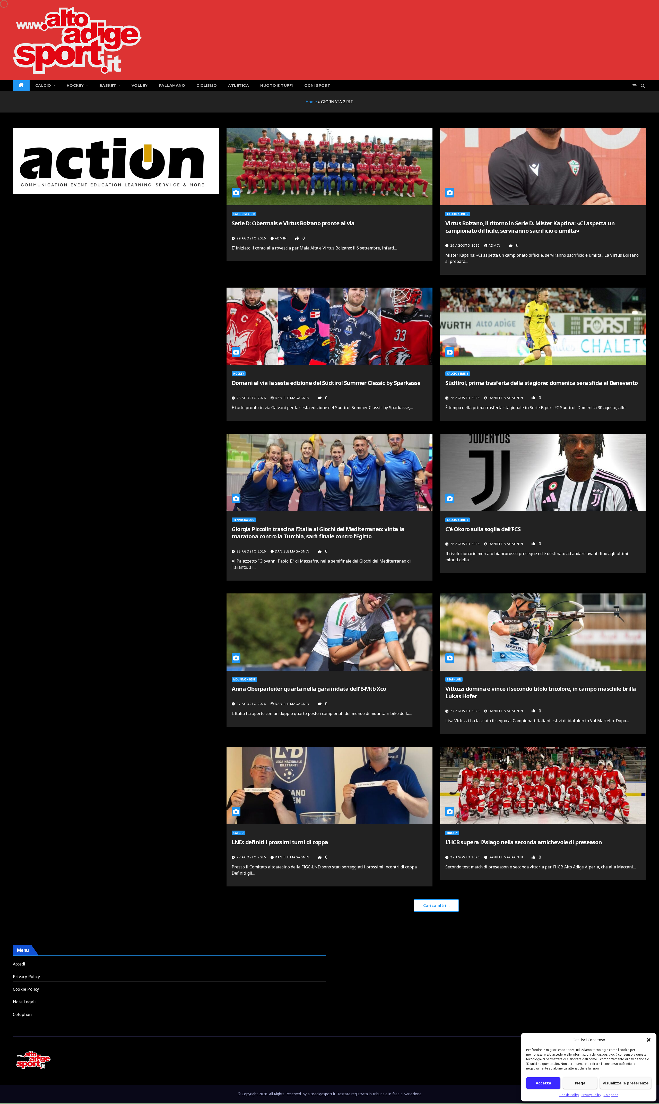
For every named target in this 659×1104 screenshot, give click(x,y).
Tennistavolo (243, 520)
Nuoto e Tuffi (276, 85)
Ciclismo (206, 85)
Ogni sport (317, 85)
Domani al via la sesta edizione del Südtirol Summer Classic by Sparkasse (326, 382)
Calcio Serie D (244, 214)
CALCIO (44, 85)
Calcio (238, 833)
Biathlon (454, 679)
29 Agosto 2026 (252, 238)
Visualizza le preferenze (625, 1082)
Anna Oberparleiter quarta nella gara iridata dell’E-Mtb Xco (309, 688)
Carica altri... (436, 905)
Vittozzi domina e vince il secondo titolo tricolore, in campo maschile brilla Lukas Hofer (540, 692)
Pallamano (172, 85)
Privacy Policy (591, 1095)
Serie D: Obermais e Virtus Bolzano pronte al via (293, 223)
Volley (140, 85)
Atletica (238, 85)
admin (281, 238)
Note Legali (24, 1002)
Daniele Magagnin (292, 398)
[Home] (21, 85)
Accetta (543, 1082)
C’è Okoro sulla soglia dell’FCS (483, 529)
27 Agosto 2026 (252, 704)
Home (311, 102)
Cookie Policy (569, 1095)
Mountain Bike (244, 679)
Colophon (611, 1095)
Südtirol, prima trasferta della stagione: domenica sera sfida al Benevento (541, 382)
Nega (580, 1082)
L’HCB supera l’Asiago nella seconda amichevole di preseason (523, 842)
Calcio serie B (457, 373)
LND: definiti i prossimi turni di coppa (280, 842)
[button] (648, 1039)
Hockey (76, 85)
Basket (108, 85)
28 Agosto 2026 (252, 398)
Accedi (19, 964)
